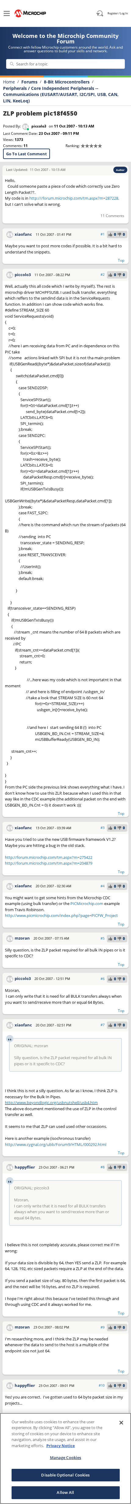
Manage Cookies (65, 1457)
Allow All (65, 1492)
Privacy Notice (60, 1445)
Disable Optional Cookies (65, 1475)
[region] (65, 1458)
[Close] (121, 1422)
